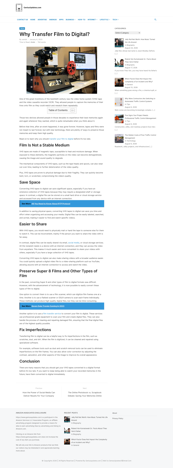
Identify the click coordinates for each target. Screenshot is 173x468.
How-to (81, 20)
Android (53, 20)
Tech (115, 20)
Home (32, 20)
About (114, 413)
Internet (92, 20)
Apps (61, 20)
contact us (22, 20)
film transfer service (52, 313)
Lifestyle (104, 20)
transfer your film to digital (61, 139)
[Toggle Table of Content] (71, 110)
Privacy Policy (117, 418)
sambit (24, 39)
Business (70, 20)
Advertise (42, 20)
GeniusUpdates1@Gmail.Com (120, 461)
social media (73, 242)
